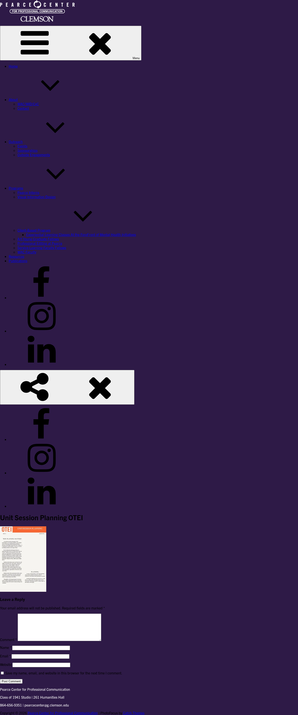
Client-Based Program (33, 230)
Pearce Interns (28, 192)
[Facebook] (41, 297)
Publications (18, 260)
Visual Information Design (36, 197)
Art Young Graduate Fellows (38, 239)
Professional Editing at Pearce (39, 243)
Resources (16, 256)
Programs (16, 188)
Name (5, 647)
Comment (8, 639)
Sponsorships (27, 150)
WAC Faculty (26, 252)
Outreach (16, 141)
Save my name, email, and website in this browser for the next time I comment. (63, 673)
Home (13, 66)
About (13, 99)
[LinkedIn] (41, 364)
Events (22, 146)
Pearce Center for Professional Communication (63, 713)
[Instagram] (41, 331)
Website (6, 664)
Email (5, 656)
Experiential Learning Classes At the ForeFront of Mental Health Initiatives (81, 234)
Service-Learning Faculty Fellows (41, 247)
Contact (23, 108)
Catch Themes (133, 713)
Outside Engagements (33, 154)
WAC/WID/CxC (28, 104)
